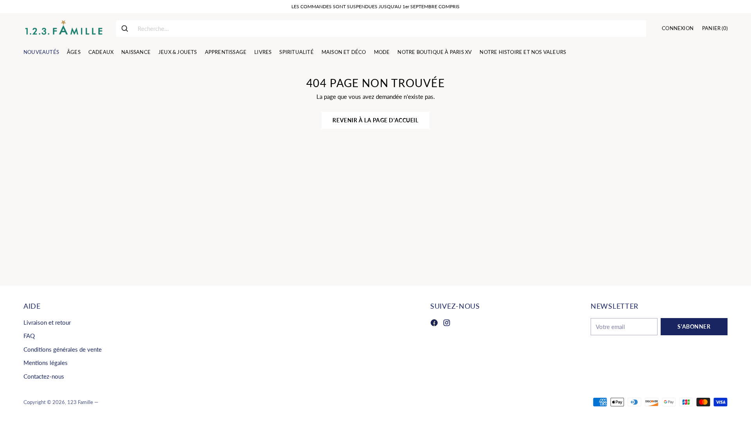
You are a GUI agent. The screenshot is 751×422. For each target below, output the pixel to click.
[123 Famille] (63, 29)
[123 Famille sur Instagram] (446, 324)
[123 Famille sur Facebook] (434, 324)
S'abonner (693, 326)
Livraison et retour (47, 322)
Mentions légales (45, 362)
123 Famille (80, 402)
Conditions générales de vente (62, 349)
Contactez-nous (43, 376)
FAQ (29, 335)
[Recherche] (124, 28)
